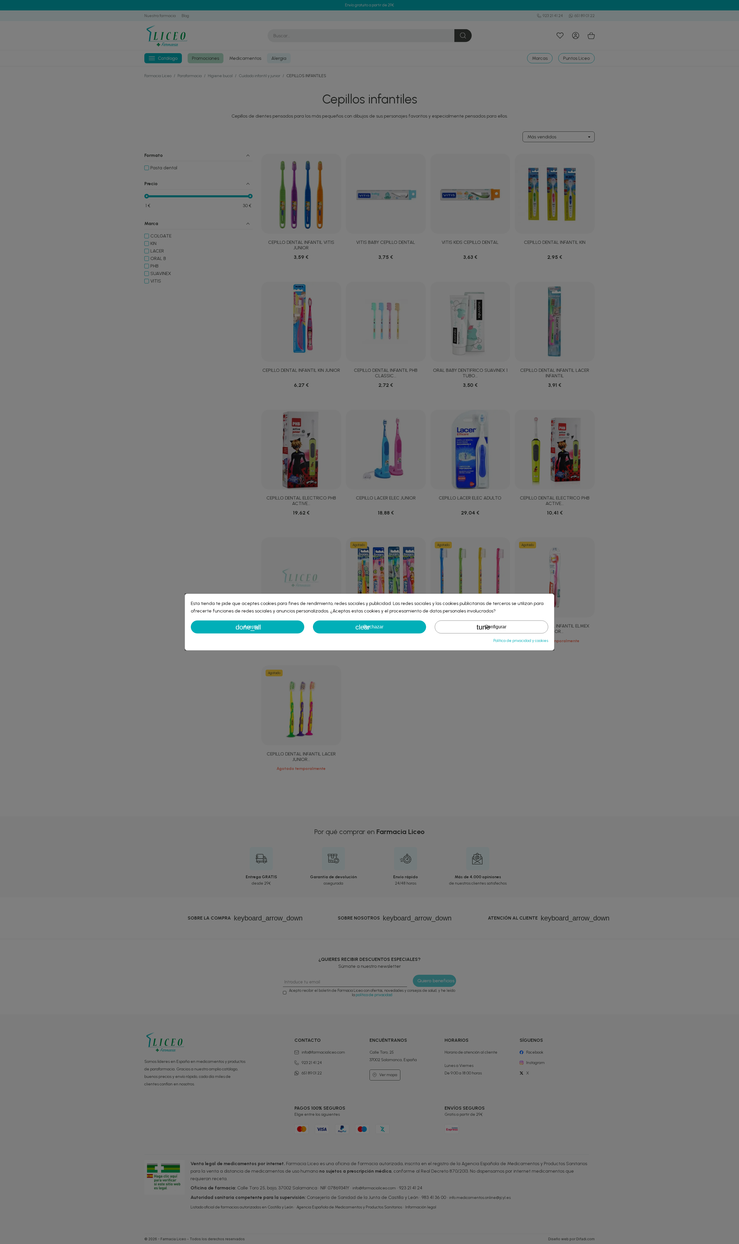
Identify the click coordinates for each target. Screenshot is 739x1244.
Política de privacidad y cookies (520, 640)
